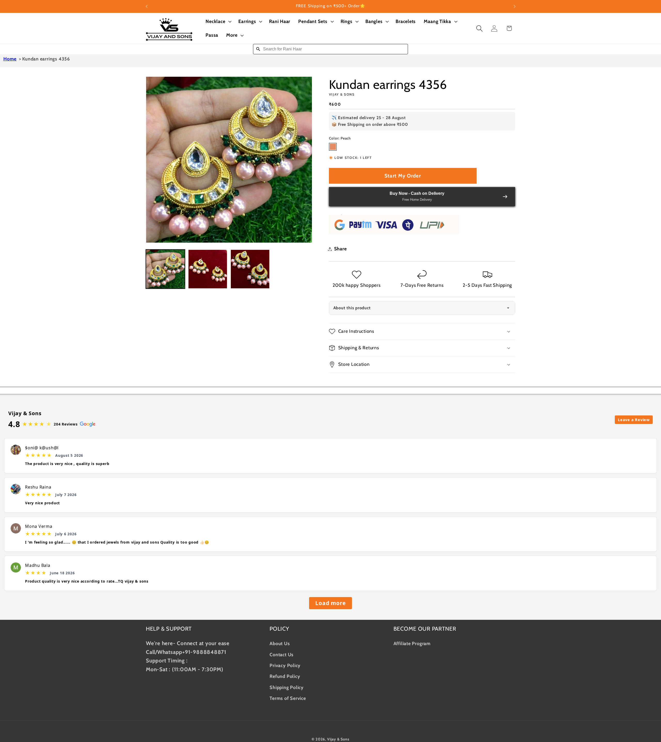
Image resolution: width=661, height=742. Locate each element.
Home (10, 59)
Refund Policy (285, 676)
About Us (280, 643)
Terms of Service (288, 698)
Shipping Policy (287, 687)
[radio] (333, 147)
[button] (218, 21)
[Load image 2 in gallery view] (207, 269)
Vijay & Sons (338, 739)
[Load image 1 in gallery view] (165, 269)
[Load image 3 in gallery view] (250, 269)
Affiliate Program (412, 643)
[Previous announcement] (146, 6)
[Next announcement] (514, 6)
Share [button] (340, 249)
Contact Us (282, 654)
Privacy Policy (285, 665)
